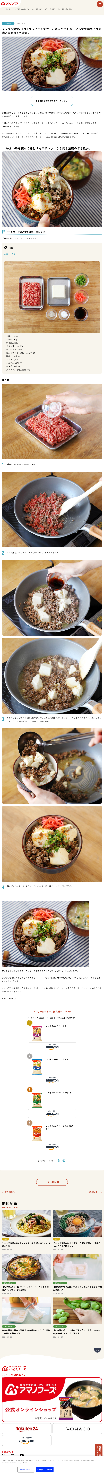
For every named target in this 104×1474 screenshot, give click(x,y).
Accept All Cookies (44, 1469)
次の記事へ (94, 1192)
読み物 (8, 9)
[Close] (100, 1460)
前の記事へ (10, 1192)
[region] (52, 1465)
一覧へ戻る (50, 1182)
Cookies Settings (25, 1469)
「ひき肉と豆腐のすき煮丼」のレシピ (50, 101)
